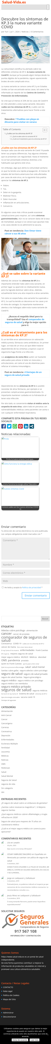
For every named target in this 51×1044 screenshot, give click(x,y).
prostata (25, 660)
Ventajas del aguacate (8, 700)
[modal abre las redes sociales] (31, 426)
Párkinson (5, 768)
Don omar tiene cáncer (25, 647)
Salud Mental (7, 776)
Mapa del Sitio (9, 999)
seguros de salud (16, 689)
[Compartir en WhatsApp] (15, 426)
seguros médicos (40, 690)
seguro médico (8, 680)
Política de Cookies (11, 995)
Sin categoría (7, 788)
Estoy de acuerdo (20, 1040)
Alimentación (7, 711)
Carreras (5, 727)
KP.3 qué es (5, 654)
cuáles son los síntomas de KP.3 (33, 644)
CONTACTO (8, 987)
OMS (4, 660)
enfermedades (27, 650)
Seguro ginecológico (32, 677)
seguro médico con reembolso (14, 683)
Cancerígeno (6, 723)
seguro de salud (11, 673)
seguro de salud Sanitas (11, 677)
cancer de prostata (21, 634)
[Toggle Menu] (48, 7)
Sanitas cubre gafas (10, 670)
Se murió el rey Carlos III (9, 694)
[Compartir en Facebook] (3, 426)
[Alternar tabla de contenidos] (44, 130)
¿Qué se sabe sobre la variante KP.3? (24, 136)
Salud (3, 772)
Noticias (25, 31)
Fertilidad (5, 747)
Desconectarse (9, 1016)
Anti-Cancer (6, 715)
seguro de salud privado (36, 674)
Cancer (4, 719)
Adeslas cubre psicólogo (13, 630)
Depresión (5, 735)
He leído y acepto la (23, 587)
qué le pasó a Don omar (31, 664)
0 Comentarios (37, 31)
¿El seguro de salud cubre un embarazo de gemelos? (24, 803)
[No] (47, 1034)
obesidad (42, 657)
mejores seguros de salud (21, 653)
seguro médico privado (16, 686)
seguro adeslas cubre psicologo (33, 670)
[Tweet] (9, 426)
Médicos (33, 657)
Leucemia (5, 751)
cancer (6, 633)
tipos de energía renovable (10, 697)
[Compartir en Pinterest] (20, 426)
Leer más (34, 1040)
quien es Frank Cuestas (11, 663)
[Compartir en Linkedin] (26, 426)
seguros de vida (8, 784)
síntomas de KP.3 (41, 694)
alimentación (32, 630)
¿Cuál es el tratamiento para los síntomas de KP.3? (29, 139)
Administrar (8, 1012)
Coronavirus (6, 643)
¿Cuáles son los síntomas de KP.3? (19, 133)
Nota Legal (7, 991)
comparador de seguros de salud (24, 639)
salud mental (38, 667)
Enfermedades (7, 739)
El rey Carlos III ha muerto (10, 650)
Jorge (9, 878)
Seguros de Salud (9, 780)
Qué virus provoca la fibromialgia (12, 667)
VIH (2, 792)
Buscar (45, 618)
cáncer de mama (8, 647)
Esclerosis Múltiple (9, 743)
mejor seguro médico (10, 657)
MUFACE (24, 657)
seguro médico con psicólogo (30, 680)
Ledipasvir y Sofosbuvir (25, 878)
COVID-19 (17, 643)
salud (28, 666)
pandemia (14, 660)
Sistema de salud (26, 693)
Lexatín (16, 842)
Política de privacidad (31, 587)
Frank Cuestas (42, 650)
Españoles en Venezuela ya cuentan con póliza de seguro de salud (27, 857)
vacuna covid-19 (28, 697)
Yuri (6, 31)
